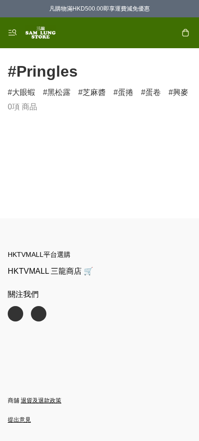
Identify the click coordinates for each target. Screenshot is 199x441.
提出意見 (19, 419)
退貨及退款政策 (41, 400)
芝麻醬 (94, 92)
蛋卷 (153, 92)
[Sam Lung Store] (40, 32)
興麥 (180, 92)
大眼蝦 (23, 92)
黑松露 (59, 92)
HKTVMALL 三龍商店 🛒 (50, 271)
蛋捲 (125, 92)
